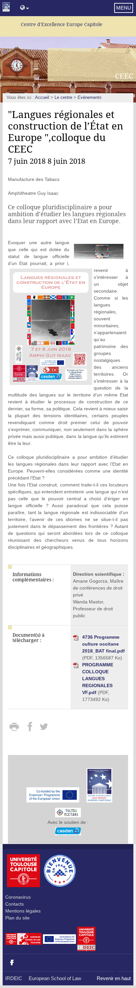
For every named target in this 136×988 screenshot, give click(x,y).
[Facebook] (30, 729)
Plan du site (17, 917)
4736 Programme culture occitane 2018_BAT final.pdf (103, 644)
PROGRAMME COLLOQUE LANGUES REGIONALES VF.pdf (97, 678)
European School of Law (55, 978)
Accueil (42, 97)
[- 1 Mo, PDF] (68, 810)
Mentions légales (23, 911)
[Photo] (98, 251)
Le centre (63, 97)
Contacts (14, 904)
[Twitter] (44, 729)
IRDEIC (13, 978)
